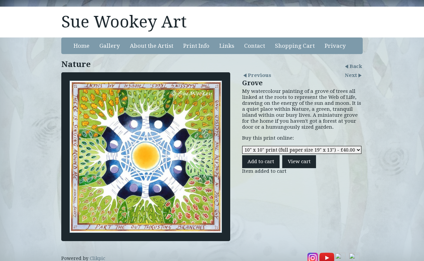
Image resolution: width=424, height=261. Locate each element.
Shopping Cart (295, 45)
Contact (254, 45)
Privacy (335, 45)
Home (81, 45)
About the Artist (151, 45)
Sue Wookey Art (124, 22)
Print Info (196, 45)
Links (226, 45)
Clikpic (97, 258)
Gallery (109, 45)
